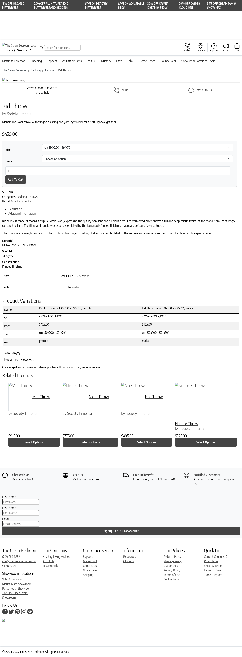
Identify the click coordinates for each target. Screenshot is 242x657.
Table (130, 61)
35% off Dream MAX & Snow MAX (221, 5)
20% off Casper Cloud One (189, 5)
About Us (48, 561)
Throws (33, 197)
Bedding (37, 61)
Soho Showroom (12, 579)
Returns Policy (172, 557)
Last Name (9, 508)
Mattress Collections (14, 61)
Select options (34, 442)
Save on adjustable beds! (131, 5)
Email (5, 519)
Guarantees (90, 570)
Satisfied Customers (207, 475)
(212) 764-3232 (11, 557)
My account (90, 561)
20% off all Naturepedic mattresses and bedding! (51, 5)
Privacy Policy (172, 570)
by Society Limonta (16, 113)
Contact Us (9, 566)
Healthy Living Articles (56, 557)
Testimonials (50, 566)
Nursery (106, 61)
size (8, 150)
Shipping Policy (173, 561)
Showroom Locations (194, 61)
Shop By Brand (213, 566)
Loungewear (168, 61)
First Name (9, 497)
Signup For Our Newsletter (121, 531)
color (9, 161)
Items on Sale (212, 570)
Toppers (52, 61)
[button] (20, 80)
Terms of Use (172, 575)
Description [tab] (15, 209)
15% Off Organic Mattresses (13, 5)
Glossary (128, 561)
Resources (129, 557)
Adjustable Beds (72, 61)
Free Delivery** (143, 475)
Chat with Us (20, 475)
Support (88, 557)
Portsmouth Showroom (16, 588)
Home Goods (147, 61)
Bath (119, 61)
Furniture (90, 61)
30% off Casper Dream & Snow (157, 5)
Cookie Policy (172, 579)
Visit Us (78, 475)
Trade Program (213, 575)
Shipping (88, 575)
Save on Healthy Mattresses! (96, 5)
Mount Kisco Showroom (17, 584)
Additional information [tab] (22, 213)
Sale (212, 61)
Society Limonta (21, 201)
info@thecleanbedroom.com (19, 561)
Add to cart (15, 179)
